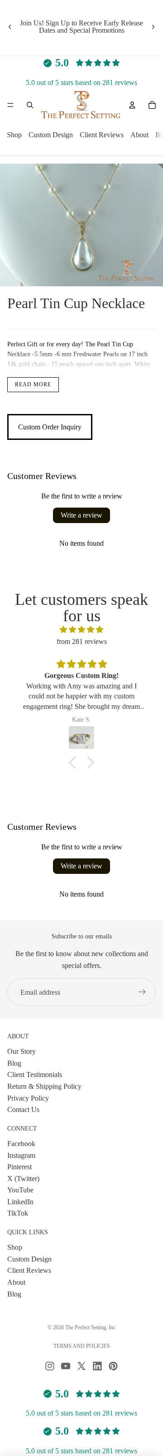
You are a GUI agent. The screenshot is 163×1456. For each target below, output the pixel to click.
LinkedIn (20, 1202)
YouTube (20, 1190)
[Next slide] (153, 27)
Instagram (21, 1155)
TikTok (17, 1213)
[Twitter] (81, 1366)
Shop (14, 135)
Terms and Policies (81, 1346)
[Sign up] (142, 992)
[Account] (132, 105)
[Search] (30, 105)
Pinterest (19, 1167)
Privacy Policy (28, 1098)
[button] (74, 762)
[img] (81, 630)
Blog (14, 1063)
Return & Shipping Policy (44, 1086)
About (139, 135)
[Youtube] (65, 1366)
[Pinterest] (113, 1366)
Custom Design (51, 135)
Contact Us (23, 1110)
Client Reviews (102, 135)
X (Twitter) (23, 1178)
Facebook (21, 1143)
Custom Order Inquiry (50, 427)
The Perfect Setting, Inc (90, 1327)
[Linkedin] (97, 1366)
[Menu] (10, 105)
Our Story (21, 1052)
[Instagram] (49, 1366)
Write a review (81, 515)
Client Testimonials (34, 1075)
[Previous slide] (10, 27)
